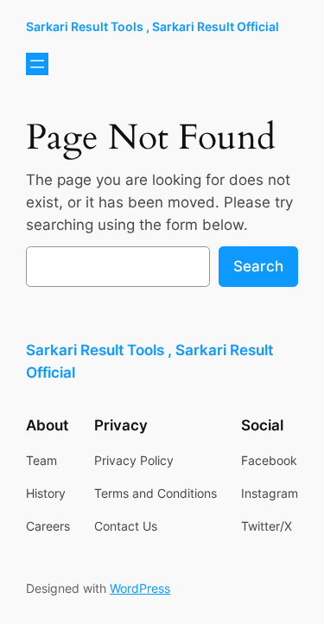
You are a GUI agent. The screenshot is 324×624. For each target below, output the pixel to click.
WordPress (140, 588)
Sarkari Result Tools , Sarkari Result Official (152, 26)
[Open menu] (37, 64)
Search (258, 266)
